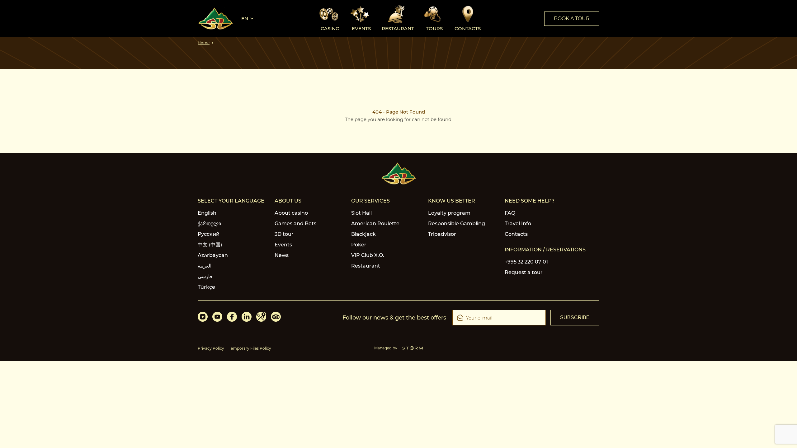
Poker (358, 245)
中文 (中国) (210, 245)
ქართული (209, 223)
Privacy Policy (211, 348)
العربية (204, 266)
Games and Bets (295, 223)
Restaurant (365, 266)
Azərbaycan (213, 255)
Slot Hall (361, 213)
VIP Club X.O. (367, 255)
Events (283, 245)
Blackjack (363, 234)
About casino (291, 213)
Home (204, 42)
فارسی (205, 276)
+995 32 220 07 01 (526, 262)
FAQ (510, 213)
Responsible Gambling (456, 223)
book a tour (572, 18)
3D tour (284, 234)
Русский (208, 234)
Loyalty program (449, 213)
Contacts (516, 234)
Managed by (385, 348)
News (282, 255)
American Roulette (375, 223)
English (207, 213)
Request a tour (524, 272)
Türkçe (206, 287)
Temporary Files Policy (250, 348)
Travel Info (518, 223)
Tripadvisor (442, 234)
